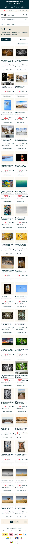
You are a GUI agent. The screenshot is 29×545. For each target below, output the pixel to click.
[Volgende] (25, 522)
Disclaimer (20, 528)
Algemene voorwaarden (11, 528)
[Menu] (2, 15)
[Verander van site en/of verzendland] (27, 11)
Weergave (23, 39)
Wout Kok (10, 15)
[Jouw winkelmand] (26, 15)
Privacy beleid (22, 530)
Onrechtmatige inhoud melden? (10, 530)
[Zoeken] (25, 19)
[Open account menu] (23, 15)
